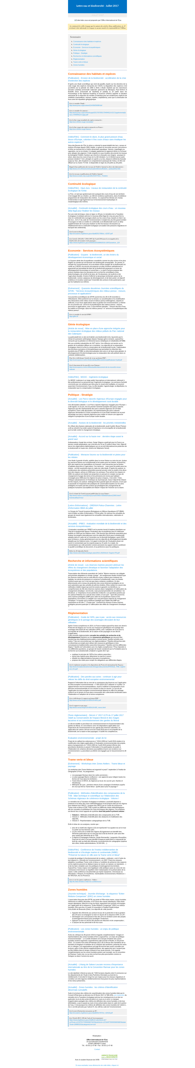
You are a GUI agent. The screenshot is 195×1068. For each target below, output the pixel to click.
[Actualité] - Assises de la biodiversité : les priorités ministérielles (97, 423)
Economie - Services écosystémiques (86, 47)
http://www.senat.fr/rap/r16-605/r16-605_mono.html (87, 707)
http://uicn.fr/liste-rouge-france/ (80, 129)
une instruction (119, 995)
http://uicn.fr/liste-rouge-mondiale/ (81, 122)
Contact (97, 1049)
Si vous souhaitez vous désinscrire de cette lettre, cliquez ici (97, 1065)
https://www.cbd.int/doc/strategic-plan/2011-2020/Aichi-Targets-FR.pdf (94, 553)
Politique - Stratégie (80, 53)
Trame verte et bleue (80, 62)
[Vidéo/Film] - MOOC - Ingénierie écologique (88, 377)
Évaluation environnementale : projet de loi (87, 738)
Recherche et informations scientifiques (87, 56)
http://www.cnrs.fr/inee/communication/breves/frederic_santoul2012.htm (94, 169)
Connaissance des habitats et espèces (87, 41)
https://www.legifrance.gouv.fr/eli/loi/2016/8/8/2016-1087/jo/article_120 (94, 243)
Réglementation (79, 59)
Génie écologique (79, 50)
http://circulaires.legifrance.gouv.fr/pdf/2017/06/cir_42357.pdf (91, 233)
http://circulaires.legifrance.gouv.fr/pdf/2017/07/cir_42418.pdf (91, 1013)
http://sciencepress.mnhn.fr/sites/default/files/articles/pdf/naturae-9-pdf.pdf (95, 360)
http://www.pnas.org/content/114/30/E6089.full (85, 105)
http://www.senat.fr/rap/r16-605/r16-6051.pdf (85, 700)
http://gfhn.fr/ (73, 316)
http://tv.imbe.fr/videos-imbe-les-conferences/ (85, 881)
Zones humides (78, 65)
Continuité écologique (81, 44)
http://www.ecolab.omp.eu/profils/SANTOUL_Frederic (88, 176)
